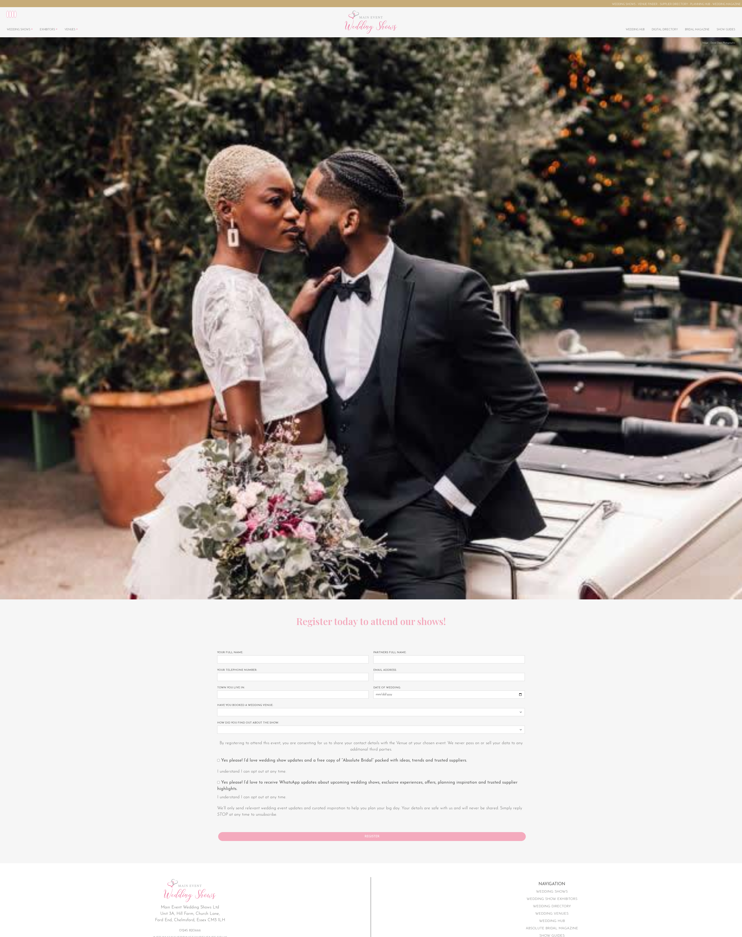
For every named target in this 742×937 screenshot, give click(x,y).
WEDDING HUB (635, 29)
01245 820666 (190, 930)
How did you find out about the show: (248, 722)
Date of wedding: (387, 687)
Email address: (385, 670)
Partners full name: (389, 652)
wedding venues (551, 914)
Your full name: (230, 652)
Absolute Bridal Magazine (552, 928)
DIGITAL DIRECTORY (665, 29)
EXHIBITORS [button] (48, 29)
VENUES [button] (70, 29)
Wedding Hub (552, 921)
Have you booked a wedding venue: (245, 705)
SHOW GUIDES (726, 29)
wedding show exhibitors (552, 899)
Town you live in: (231, 687)
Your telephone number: (237, 670)
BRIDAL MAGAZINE (697, 29)
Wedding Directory (552, 906)
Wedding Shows (552, 892)
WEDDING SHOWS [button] (19, 29)
